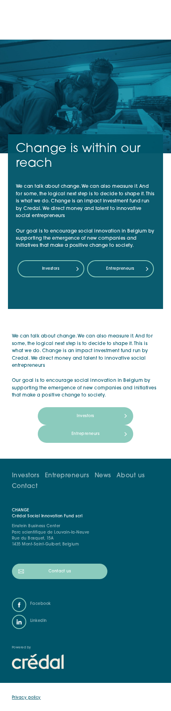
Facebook (40, 604)
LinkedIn (38, 621)
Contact (24, 486)
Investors (50, 269)
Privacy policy (26, 698)
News (103, 476)
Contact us (60, 571)
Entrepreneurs (120, 269)
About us (131, 476)
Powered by (21, 647)
